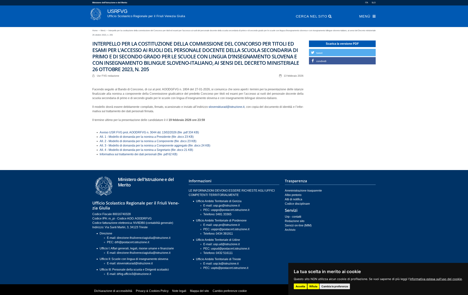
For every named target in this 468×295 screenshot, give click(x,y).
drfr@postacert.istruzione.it (132, 242)
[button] (342, 52)
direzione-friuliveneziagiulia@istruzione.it (143, 237)
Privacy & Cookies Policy (152, 290)
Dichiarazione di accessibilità (113, 290)
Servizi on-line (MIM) (298, 225)
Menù (364, 16)
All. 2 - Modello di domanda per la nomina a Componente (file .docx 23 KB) (148, 141)
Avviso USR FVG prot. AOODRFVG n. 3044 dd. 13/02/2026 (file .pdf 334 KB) (149, 132)
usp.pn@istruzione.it (226, 224)
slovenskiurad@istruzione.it (226, 106)
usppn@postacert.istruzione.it (230, 229)
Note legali (179, 290)
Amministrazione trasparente (303, 190)
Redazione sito (294, 221)
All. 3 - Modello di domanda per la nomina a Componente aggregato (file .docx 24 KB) (155, 145)
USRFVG (146, 13)
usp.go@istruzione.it (226, 205)
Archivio (290, 229)
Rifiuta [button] (313, 286)
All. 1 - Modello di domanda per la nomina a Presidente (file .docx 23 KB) (147, 136)
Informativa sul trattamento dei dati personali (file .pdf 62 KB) (138, 154)
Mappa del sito (199, 290)
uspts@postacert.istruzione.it (229, 267)
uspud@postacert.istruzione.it (230, 248)
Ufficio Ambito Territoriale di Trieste (218, 259)
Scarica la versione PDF (342, 43)
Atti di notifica (293, 199)
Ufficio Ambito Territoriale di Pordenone (221, 220)
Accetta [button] (300, 286)
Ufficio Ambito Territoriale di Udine (218, 239)
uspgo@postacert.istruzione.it (230, 209)
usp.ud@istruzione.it (226, 244)
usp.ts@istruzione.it (226, 263)
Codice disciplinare (297, 203)
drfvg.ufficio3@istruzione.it (134, 273)
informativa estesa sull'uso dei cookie (436, 279)
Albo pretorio (293, 194)
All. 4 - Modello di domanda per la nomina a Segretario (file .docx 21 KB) (146, 149)
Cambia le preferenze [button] (334, 286)
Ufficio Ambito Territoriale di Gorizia (218, 201)
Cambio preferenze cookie (230, 290)
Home (95, 30)
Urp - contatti (293, 216)
